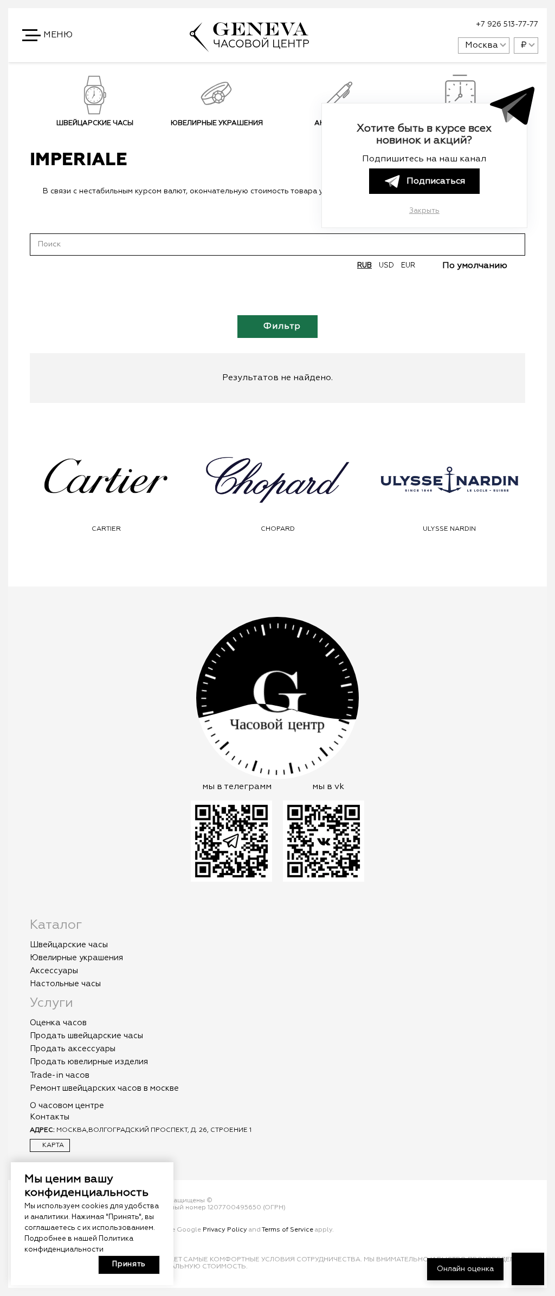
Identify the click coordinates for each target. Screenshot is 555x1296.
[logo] (249, 47)
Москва (481, 45)
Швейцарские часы (94, 123)
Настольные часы (65, 984)
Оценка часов (58, 1023)
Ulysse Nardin (449, 529)
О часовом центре (67, 1106)
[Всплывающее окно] (422, 25)
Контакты (49, 1117)
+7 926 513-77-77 (507, 24)
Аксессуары (54, 971)
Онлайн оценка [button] (465, 1269)
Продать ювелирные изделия (89, 1062)
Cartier (106, 529)
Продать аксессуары (72, 1049)
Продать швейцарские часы (86, 1036)
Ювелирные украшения (217, 123)
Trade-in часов (59, 1075)
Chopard (278, 529)
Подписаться (435, 181)
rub (364, 265)
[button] (48, 35)
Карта (52, 1145)
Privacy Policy (225, 1230)
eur (408, 265)
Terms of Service (287, 1230)
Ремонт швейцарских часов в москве (104, 1088)
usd (386, 265)
